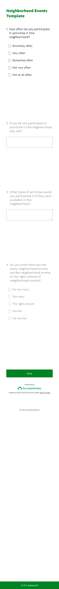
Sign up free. (45, 392)
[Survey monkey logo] (29, 388)
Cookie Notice (33, 410)
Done (29, 373)
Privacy (23, 410)
